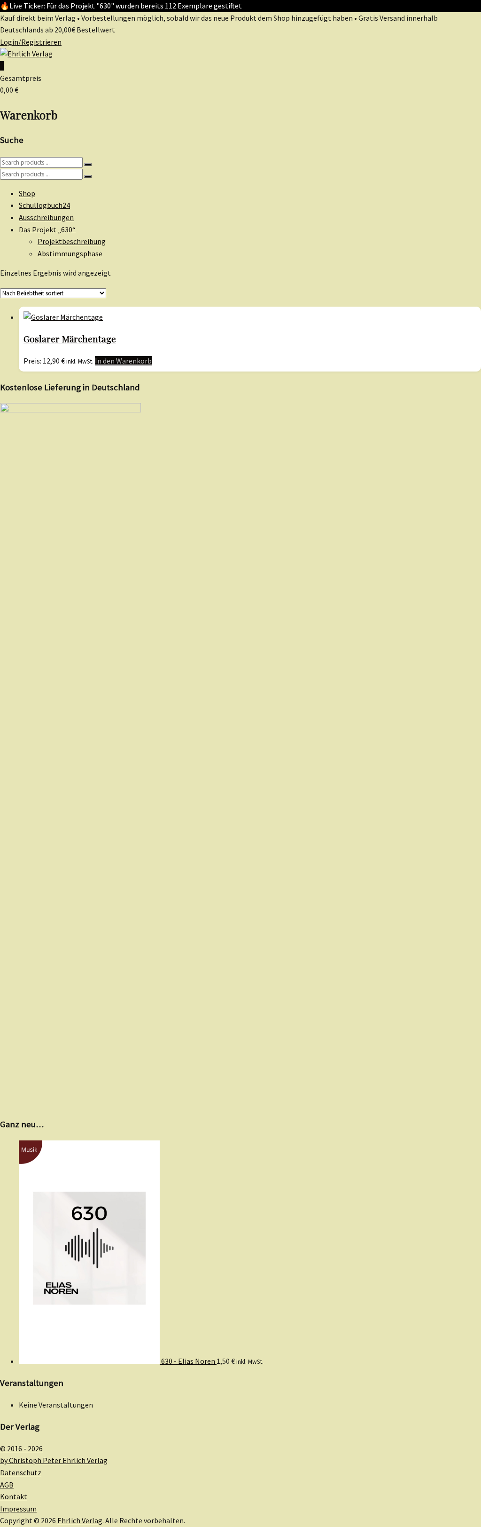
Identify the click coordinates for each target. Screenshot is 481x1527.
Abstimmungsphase (70, 253)
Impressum (18, 1508)
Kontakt (13, 1496)
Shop (27, 193)
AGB (7, 1484)
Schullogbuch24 (44, 205)
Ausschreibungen (46, 217)
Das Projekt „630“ (47, 229)
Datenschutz (20, 1472)
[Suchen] (88, 164)
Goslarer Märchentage (69, 339)
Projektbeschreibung (72, 241)
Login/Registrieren (31, 42)
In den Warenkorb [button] (123, 360)
